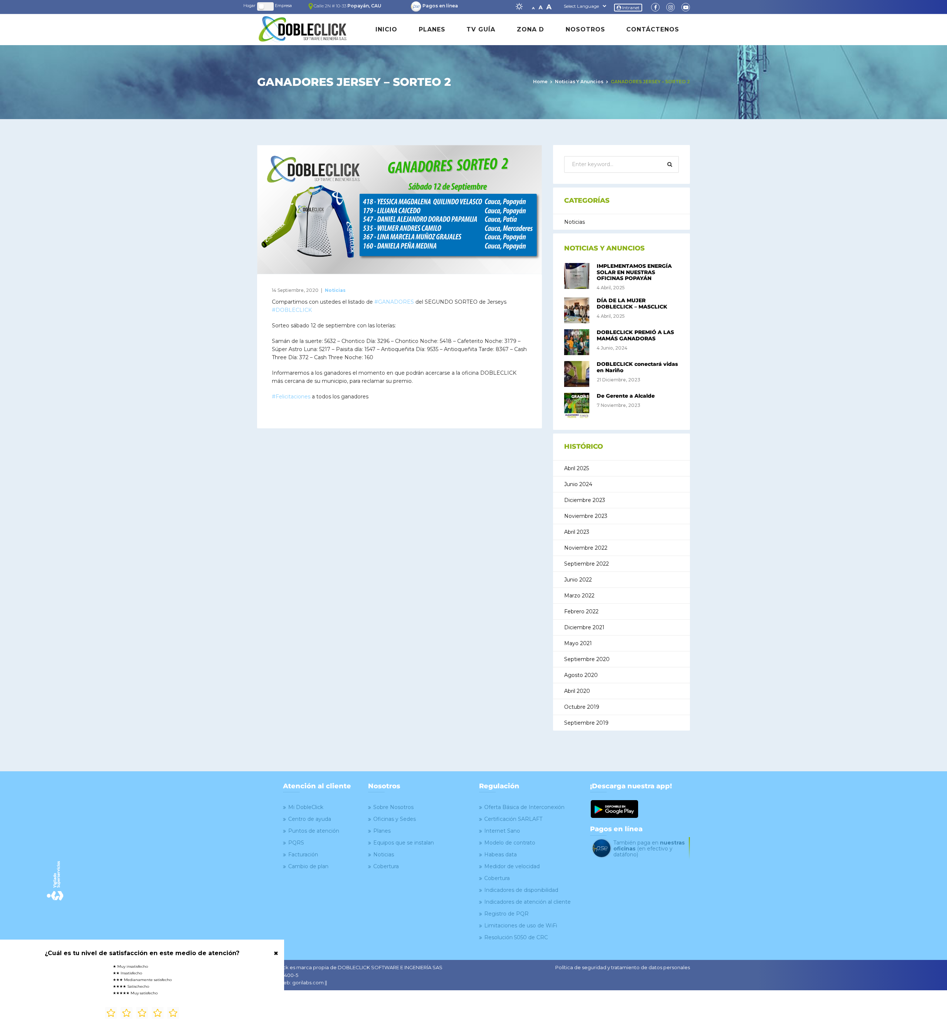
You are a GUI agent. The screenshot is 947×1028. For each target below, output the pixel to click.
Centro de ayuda (309, 819)
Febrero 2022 (581, 611)
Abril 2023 (576, 532)
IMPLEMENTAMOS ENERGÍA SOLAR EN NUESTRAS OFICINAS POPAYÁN (634, 272)
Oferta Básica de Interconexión (524, 807)
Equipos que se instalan (403, 842)
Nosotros (585, 29)
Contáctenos (652, 29)
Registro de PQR (506, 913)
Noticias (335, 290)
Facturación (303, 854)
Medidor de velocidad (512, 866)
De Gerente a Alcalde (626, 395)
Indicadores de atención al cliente (527, 902)
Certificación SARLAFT (513, 819)
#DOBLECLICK (292, 310)
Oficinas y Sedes (394, 819)
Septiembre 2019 (586, 722)
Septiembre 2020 (587, 659)
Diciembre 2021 (584, 627)
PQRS (296, 842)
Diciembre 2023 (584, 500)
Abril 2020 (577, 691)
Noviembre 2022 (585, 548)
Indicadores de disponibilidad (521, 890)
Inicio (386, 29)
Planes (432, 29)
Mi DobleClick (305, 807)
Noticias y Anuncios (579, 81)
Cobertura (386, 866)
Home (540, 81)
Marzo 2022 (579, 595)
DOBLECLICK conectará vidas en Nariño (637, 367)
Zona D (530, 29)
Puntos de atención (313, 831)
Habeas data (500, 854)
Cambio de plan (308, 866)
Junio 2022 (578, 579)
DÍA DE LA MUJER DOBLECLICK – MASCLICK (632, 303)
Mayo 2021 (578, 643)
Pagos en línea (440, 6)
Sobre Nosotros (393, 807)
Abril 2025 (576, 468)
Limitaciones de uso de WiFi (520, 925)
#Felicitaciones (291, 396)
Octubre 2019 (581, 707)
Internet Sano (502, 831)
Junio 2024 (578, 484)
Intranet (630, 7)
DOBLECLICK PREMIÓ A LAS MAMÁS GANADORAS (635, 335)
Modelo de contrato (509, 842)
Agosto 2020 (581, 675)
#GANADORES (394, 302)
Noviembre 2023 (585, 516)
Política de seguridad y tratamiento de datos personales (622, 967)
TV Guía (480, 29)
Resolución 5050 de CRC (516, 937)
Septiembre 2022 (586, 563)
